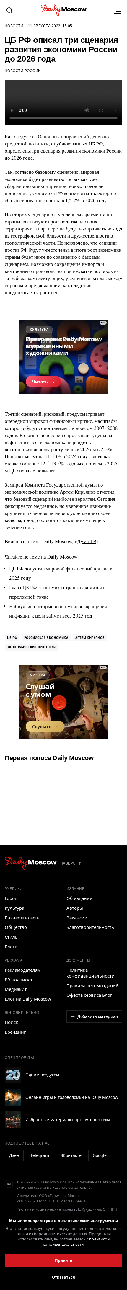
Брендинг (15, 1032)
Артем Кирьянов (90, 638)
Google (100, 1155)
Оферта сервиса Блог (89, 995)
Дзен (14, 1155)
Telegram (39, 1155)
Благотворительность (90, 927)
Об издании (79, 898)
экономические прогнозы (31, 647)
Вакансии (76, 918)
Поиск (11, 1022)
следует (22, 136)
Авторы (74, 908)
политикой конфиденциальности (76, 1241)
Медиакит (16, 989)
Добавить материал (97, 1016)
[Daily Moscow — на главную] (31, 863)
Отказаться (63, 1277)
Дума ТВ (86, 541)
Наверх (67, 863)
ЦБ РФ (12, 638)
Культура (14, 908)
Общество (16, 927)
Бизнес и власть (22, 918)
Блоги (11, 947)
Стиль (11, 937)
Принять (63, 1260)
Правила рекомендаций (92, 985)
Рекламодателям (23, 970)
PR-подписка (18, 980)
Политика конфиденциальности (90, 973)
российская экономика (46, 638)
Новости (14, 26)
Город (11, 898)
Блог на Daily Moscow (28, 999)
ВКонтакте (71, 1155)
